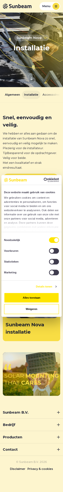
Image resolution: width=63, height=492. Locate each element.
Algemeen (12, 94)
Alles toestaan (31, 297)
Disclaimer (17, 469)
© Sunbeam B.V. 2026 (31, 462)
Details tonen (44, 286)
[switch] (54, 251)
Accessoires (52, 94)
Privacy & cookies (40, 469)
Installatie (31, 94)
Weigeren (31, 309)
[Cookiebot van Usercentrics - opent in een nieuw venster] (44, 180)
